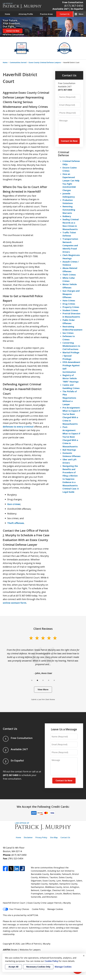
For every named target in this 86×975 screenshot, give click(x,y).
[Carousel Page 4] (48, 680)
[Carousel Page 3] (43, 680)
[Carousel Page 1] (32, 680)
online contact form (14, 602)
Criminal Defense (63, 153)
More (81, 14)
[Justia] (22, 868)
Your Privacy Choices (19, 909)
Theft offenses (15, 523)
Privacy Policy (41, 837)
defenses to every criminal (18, 426)
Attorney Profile (26, 14)
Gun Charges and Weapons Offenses (71, 294)
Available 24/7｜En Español (68, 8)
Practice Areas (46, 14)
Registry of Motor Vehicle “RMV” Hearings (70, 378)
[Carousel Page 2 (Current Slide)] (37, 680)
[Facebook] (5, 868)
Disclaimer (28, 837)
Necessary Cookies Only (38, 966)
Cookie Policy (38, 909)
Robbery (66, 216)
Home (7, 14)
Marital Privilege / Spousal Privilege (70, 355)
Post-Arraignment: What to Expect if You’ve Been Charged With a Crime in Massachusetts (71, 437)
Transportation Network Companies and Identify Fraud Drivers (70, 245)
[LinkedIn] (16, 868)
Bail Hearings (69, 449)
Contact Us (64, 14)
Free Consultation (72, 2)
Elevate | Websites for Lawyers (22, 949)
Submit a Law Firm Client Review (43, 699)
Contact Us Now (12, 31)
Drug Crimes (68, 303)
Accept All (13, 966)
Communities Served (18, 62)
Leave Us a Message (64, 729)
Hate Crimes (68, 300)
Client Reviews (43, 629)
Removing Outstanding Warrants (68, 209)
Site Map (54, 837)
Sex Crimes (67, 333)
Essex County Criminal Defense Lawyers (45, 62)
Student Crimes (70, 310)
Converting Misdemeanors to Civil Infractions (71, 346)
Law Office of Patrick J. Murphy (35, 943)
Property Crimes (70, 307)
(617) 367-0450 (73, 5)
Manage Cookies (55, 909)
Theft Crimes (69, 274)
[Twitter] (11, 868)
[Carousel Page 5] (54, 680)
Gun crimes (13, 504)
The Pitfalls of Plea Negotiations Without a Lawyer (69, 398)
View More (43, 689)
